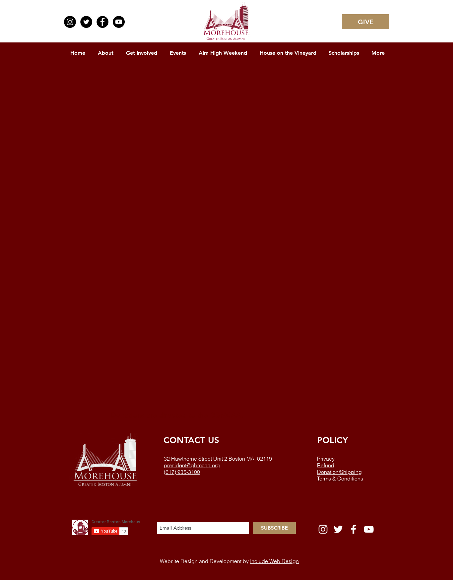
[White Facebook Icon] (353, 529)
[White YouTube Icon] (369, 529)
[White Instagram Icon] (323, 529)
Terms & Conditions (340, 478)
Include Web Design (274, 561)
